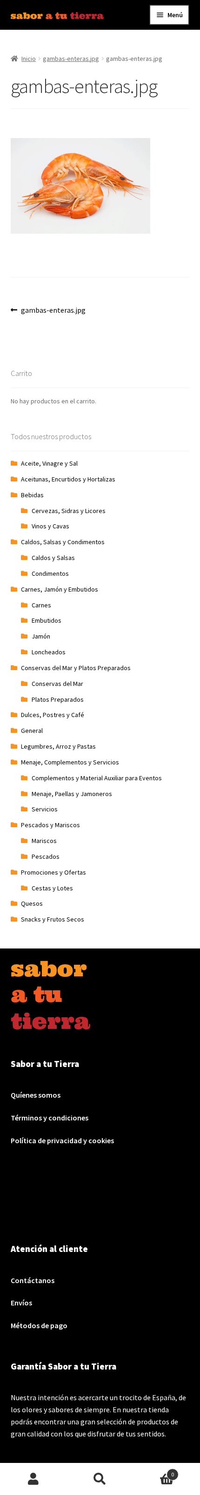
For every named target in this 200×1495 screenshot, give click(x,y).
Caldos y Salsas (53, 557)
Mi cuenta (33, 1479)
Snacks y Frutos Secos (52, 919)
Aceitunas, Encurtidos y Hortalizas (68, 479)
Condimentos (50, 573)
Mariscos (44, 840)
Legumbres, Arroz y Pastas (58, 746)
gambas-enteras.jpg (71, 58)
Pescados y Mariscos (50, 825)
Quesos (32, 903)
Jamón (41, 636)
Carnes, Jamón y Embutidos (59, 589)
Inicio (28, 58)
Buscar (100, 1479)
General (32, 730)
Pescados (46, 856)
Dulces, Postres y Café (52, 715)
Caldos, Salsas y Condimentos (63, 542)
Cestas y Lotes (52, 888)
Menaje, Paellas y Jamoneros (72, 794)
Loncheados (49, 652)
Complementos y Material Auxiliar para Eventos (97, 778)
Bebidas (32, 495)
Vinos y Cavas (50, 526)
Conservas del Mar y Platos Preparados (76, 668)
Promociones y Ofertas (53, 872)
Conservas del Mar (57, 683)
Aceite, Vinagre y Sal (49, 463)
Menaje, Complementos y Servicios (70, 762)
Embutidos (46, 620)
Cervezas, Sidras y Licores (69, 511)
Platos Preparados (58, 699)
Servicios (45, 809)
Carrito (153, 1471)
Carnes (41, 605)
